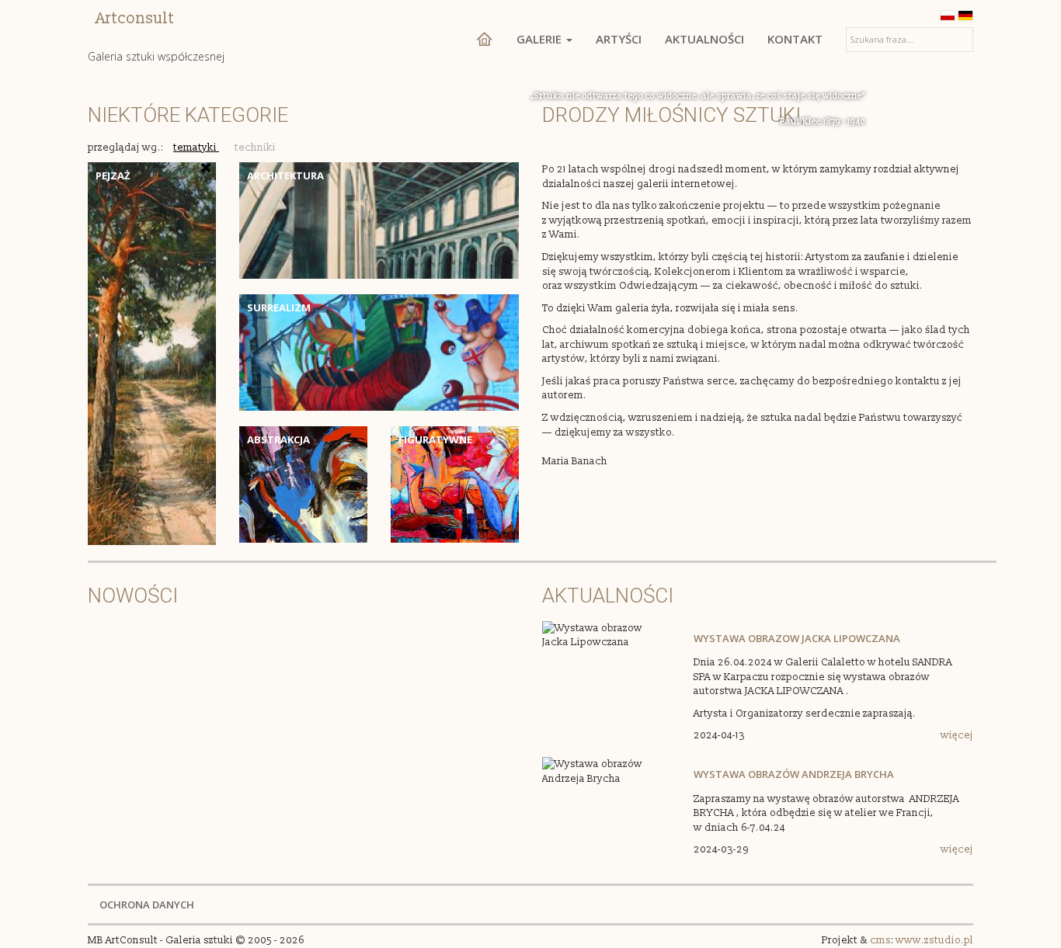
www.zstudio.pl (934, 940)
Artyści (619, 39)
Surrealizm (279, 307)
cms (880, 940)
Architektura (285, 175)
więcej (957, 735)
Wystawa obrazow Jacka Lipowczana (797, 638)
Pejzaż (113, 175)
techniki (255, 147)
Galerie (541, 39)
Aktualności (704, 39)
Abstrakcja (278, 439)
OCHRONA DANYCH (146, 905)
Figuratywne (435, 439)
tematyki (196, 147)
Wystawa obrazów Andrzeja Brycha (794, 774)
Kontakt (795, 39)
